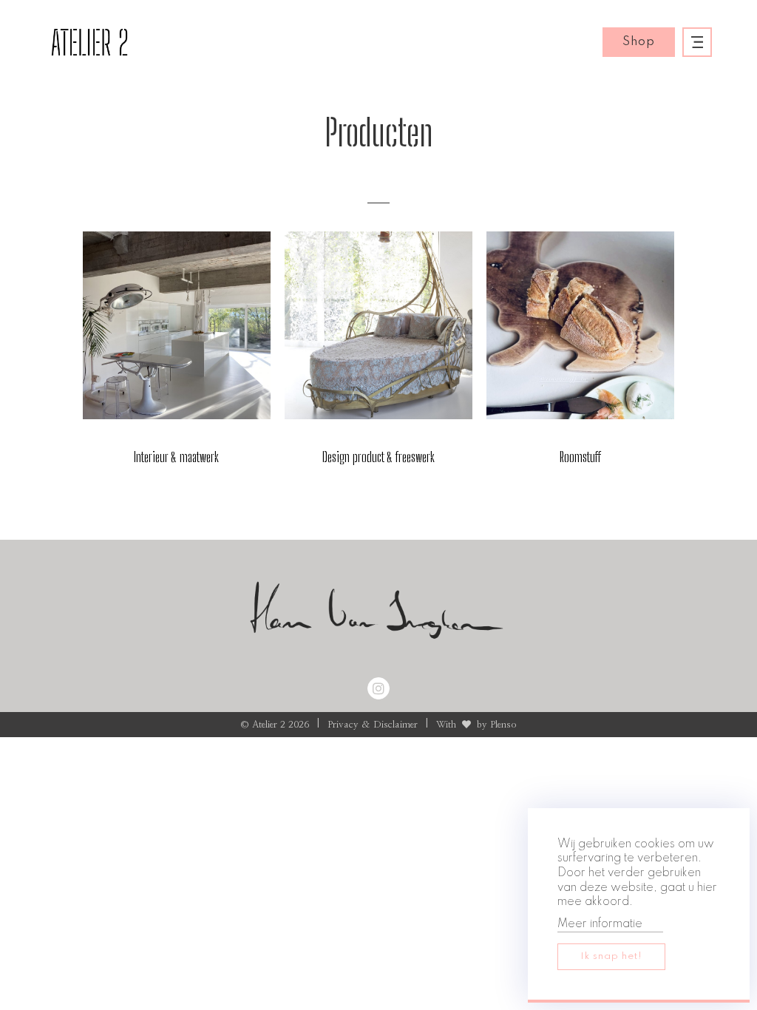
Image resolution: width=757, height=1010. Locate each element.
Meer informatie (599, 924)
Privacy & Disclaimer (372, 725)
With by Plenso (476, 725)
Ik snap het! (611, 956)
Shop (638, 41)
